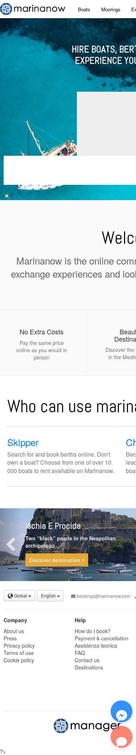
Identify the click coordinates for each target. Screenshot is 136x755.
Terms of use (19, 652)
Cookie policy (19, 660)
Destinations (89, 667)
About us (14, 631)
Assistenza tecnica (96, 645)
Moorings (110, 9)
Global (20, 595)
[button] (11, 544)
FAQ (80, 652)
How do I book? (93, 631)
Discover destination (55, 560)
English (49, 595)
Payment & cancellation (101, 638)
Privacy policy (19, 645)
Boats (84, 9)
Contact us (87, 660)
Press (10, 638)
